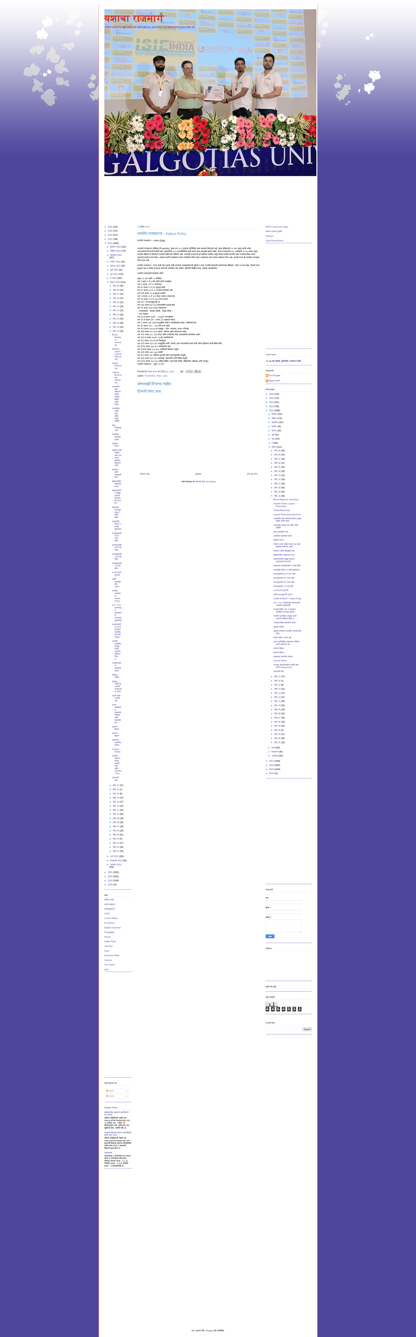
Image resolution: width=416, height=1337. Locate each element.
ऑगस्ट (274, 430)
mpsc (159, 376)
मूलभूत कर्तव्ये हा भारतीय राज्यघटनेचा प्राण (117, 686)
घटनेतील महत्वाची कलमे (116, 437)
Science (108, 960)
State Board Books (275, 240)
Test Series (109, 964)
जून (273, 439)
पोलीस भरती (109, 899)
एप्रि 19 (116, 327)
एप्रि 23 (116, 310)
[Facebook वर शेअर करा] (196, 371)
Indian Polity (110, 941)
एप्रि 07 (116, 826)
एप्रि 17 (116, 785)
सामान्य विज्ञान (115, 728)
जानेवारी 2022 (115, 864)
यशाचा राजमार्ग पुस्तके (274, 231)
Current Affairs (116, 750)
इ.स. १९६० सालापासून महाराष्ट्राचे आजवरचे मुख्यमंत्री (117, 613)
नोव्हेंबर (274, 418)
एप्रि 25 (116, 302)
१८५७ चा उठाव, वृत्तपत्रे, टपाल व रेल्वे (283, 361)
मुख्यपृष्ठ (198, 474)
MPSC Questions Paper (277, 227)
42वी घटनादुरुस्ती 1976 (116, 583)
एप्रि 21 (116, 319)
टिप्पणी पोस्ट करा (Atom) (206, 481)
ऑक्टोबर (275, 422)
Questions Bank (111, 955)
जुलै (273, 434)
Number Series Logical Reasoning (117, 354)
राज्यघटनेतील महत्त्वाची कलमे (116, 667)
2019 (110, 880)
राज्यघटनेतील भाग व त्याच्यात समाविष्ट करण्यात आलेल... (116, 630)
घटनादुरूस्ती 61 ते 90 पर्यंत (117, 547)
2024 (110, 235)
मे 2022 (113, 278)
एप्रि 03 (116, 843)
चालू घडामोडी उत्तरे (116, 428)
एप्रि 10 (116, 814)
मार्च (273, 747)
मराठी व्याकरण (109, 904)
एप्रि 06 (116, 830)
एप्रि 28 (116, 290)
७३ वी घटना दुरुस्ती (116, 573)
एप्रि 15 (116, 793)
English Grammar (112, 927)
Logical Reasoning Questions (117, 377)
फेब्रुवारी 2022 (116, 860)
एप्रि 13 (116, 802)
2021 (110, 872)
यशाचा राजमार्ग (134, 18)
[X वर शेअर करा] (193, 371)
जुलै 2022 (114, 270)
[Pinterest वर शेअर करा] (199, 371)
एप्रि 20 (116, 323)
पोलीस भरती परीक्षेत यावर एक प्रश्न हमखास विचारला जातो (117, 458)
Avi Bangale (274, 375)
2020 (110, 876)
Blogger (209, 1330)
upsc (165, 376)
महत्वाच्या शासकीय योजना (116, 742)
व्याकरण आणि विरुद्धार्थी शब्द (116, 473)
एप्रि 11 (116, 810)
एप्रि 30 (116, 286)
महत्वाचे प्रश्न (115, 444)
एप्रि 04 (116, 839)
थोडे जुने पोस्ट (252, 474)
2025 (110, 231)
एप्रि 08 (116, 822)
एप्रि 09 (116, 818)
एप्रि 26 (116, 298)
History (107, 937)
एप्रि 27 (116, 294)
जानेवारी (275, 756)
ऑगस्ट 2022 (115, 266)
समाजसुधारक (109, 909)
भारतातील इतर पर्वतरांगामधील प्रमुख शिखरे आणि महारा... (116, 395)
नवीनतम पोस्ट (145, 474)
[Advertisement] (201, 199)
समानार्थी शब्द (115, 778)
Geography (109, 932)
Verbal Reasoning (117, 365)
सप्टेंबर (274, 426)
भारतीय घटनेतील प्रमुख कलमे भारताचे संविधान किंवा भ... (116, 650)
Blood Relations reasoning (116, 339)
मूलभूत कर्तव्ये (115, 676)
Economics (150, 376)
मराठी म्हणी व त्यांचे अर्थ (116, 698)
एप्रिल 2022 (115, 282)
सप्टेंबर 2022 (115, 262)
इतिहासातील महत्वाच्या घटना (116, 484)
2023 (110, 239)
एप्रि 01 (116, 851)
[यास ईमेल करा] (187, 371)
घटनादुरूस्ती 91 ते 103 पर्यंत (116, 537)
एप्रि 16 (116, 789)
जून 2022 (114, 274)
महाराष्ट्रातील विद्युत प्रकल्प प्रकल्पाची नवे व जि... (116, 496)
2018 (110, 884)
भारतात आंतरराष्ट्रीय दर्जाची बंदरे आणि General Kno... (116, 765)
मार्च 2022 (114, 856)
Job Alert (108, 946)
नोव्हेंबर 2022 (115, 251)
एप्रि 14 (116, 797)
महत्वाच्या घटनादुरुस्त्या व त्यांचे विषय (116, 512)
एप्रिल (274, 447)
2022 (110, 243)
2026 (110, 227)
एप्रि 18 (116, 331)
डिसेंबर (274, 414)
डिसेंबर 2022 (115, 247)
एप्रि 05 (116, 835)
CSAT (107, 913)
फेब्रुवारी (275, 752)
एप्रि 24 (116, 306)
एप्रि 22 (116, 314)
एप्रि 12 (116, 806)
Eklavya (269, 236)
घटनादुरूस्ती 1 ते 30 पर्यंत (116, 566)
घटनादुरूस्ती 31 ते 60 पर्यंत (117, 556)
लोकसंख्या (108, 1153)
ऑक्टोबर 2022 (116, 255)
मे (272, 443)
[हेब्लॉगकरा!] (190, 371)
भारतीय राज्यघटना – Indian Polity (116, 596)
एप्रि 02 (116, 847)
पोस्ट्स (111, 1091)
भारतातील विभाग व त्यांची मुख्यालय (116, 525)
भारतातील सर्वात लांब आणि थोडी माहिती (116, 414)
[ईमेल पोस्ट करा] (181, 371)
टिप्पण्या (111, 1096)
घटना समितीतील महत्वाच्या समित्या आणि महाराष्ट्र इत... (116, 714)
